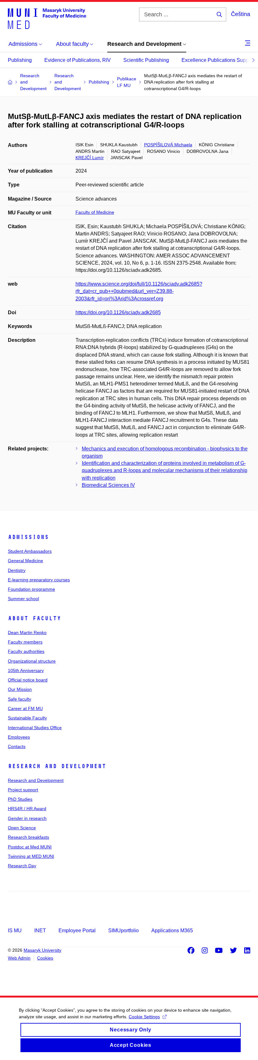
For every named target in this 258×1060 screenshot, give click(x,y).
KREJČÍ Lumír (90, 157)
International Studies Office (35, 727)
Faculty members (25, 641)
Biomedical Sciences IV (108, 485)
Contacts (16, 746)
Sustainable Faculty (27, 717)
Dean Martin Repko (27, 632)
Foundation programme (31, 589)
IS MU (15, 930)
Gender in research (27, 818)
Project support (23, 789)
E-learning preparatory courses (39, 579)
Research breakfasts (28, 837)
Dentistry (16, 570)
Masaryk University (42, 950)
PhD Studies (20, 799)
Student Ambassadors (30, 551)
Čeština (240, 14)
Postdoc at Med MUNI (30, 846)
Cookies (45, 957)
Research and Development (57, 766)
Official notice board (28, 679)
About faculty (34, 618)
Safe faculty (19, 699)
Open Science (22, 827)
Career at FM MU (25, 708)
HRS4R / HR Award (27, 808)
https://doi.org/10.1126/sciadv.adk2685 (118, 312)
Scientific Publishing (146, 60)
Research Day (22, 865)
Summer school (23, 598)
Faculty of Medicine (95, 212)
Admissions (28, 537)
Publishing (20, 60)
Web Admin (19, 957)
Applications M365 (172, 930)
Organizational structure (32, 661)
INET (40, 930)
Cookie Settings (144, 1016)
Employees (19, 737)
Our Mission (20, 689)
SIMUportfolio (123, 930)
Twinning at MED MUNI (31, 856)
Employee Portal (77, 930)
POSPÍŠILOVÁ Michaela (168, 144)
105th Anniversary (26, 670)
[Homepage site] (47, 18)
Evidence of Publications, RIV (77, 60)
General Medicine (25, 560)
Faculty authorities (26, 651)
